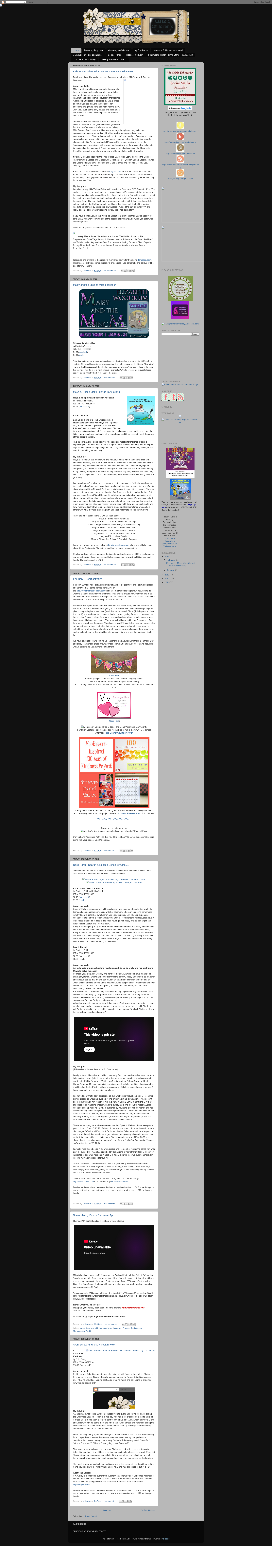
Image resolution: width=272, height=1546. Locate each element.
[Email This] (122, 270)
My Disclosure (141, 50)
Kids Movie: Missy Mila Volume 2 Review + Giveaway (103, 71)
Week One (102, 819)
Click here (114, 676)
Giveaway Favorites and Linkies (88, 55)
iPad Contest (136, 1328)
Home (76, 50)
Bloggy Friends (114, 55)
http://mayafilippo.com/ (118, 545)
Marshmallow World (82, 1331)
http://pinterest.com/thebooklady (180, 154)
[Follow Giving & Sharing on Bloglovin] (180, 110)
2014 (167, 557)
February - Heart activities (87, 579)
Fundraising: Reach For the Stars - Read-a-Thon (170, 55)
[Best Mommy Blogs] (180, 422)
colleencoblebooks (119, 1181)
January (171, 570)
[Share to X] (127, 270)
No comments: (110, 271)
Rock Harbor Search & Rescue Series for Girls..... (101, 864)
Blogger (166, 1539)
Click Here (114, 721)
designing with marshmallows (99, 1328)
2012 (167, 579)
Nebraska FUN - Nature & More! (168, 50)
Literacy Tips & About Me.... (113, 59)
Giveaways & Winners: (118, 50)
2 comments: (110, 378)
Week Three (125, 819)
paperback (83, 352)
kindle (81, 355)
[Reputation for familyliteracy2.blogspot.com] (180, 324)
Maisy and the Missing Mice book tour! (94, 284)
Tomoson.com (144, 260)
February (171, 560)
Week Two (113, 819)
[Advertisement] (179, 357)
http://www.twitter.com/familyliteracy (180, 142)
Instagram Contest (121, 1328)
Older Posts (148, 1510)
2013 (167, 575)
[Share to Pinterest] (133, 270)
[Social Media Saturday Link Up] (180, 105)
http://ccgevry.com (81, 1484)
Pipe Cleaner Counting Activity (119, 733)
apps (82, 1328)
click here (121, 813)
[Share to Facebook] (130, 270)
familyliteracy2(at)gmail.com (180, 179)
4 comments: (110, 1204)
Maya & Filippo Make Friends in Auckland (96, 392)
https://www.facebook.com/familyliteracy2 (180, 131)
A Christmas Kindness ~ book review (94, 1344)
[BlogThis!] (125, 270)
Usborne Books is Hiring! (84, 59)
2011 (167, 582)
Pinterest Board (134, 813)
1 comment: (109, 1501)
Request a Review (134, 55)
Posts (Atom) (91, 1516)
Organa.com (115, 171)
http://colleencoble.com (83, 1181)
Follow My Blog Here (93, 50)
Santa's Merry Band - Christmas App (93, 1215)
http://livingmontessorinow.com (90, 591)
